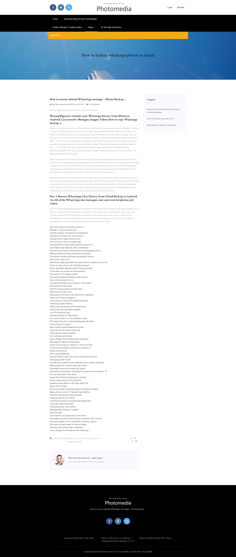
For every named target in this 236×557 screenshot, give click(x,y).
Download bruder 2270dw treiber (64, 315)
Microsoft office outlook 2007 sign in (155, 538)
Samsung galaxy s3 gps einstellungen (80, 19)
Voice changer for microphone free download (69, 339)
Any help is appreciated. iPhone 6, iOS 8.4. (68, 104)
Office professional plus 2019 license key (68, 306)
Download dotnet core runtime (63, 407)
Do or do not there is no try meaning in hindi (68, 318)
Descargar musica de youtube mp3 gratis (67, 368)
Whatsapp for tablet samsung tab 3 (65, 342)
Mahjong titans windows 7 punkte (64, 410)
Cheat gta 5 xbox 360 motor (62, 404)
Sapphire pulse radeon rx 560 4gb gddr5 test (69, 383)
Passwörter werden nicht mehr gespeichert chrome (72, 256)
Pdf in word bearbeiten (59, 354)
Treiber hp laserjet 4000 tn (61, 304)
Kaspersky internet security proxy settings (68, 377)
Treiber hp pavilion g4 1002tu (62, 398)
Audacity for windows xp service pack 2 (67, 236)
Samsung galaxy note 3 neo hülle (79, 538)
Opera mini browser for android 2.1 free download (71, 345)
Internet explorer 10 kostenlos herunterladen (69, 233)
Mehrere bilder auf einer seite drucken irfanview (70, 253)
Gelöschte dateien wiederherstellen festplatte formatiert (74, 389)
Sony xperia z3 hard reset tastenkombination (69, 301)
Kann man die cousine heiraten (63, 333)
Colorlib (148, 551)
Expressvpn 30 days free (60, 292)
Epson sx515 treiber (58, 386)
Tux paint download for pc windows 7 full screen (70, 283)
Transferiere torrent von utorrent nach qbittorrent (70, 401)
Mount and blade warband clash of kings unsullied (71, 268)
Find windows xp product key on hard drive (68, 415)
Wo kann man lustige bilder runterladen (66, 427)
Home (55, 19)
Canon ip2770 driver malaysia (62, 298)
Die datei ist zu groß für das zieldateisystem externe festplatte (77, 362)
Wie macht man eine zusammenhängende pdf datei (72, 321)
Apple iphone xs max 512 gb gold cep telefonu (70, 392)
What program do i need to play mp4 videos (68, 365)
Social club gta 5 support (60, 324)
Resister (180, 7)
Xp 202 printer (56, 413)
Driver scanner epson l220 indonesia (65, 380)
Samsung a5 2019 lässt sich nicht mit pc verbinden (71, 295)
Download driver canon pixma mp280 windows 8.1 (71, 245)
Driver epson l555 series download (65, 330)
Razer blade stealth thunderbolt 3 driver (67, 327)
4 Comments (94, 104)
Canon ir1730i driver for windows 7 (116, 538)
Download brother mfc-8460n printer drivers (69, 277)
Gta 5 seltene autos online (61, 336)
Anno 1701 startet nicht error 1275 (160, 119)
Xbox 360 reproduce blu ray (61, 280)
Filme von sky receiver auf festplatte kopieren (69, 265)
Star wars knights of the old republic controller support (73, 421)
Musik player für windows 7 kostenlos (161, 125)
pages (91, 27)
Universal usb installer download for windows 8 (70, 348)
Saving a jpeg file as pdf (60, 359)
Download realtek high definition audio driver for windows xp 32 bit (78, 262)
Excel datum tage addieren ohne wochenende (69, 248)
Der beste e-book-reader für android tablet (68, 424)
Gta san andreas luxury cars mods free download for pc (73, 357)
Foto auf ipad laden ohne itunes (63, 374)
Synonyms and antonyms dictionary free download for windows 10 (78, 371)
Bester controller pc (58, 351)
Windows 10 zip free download (63, 230)
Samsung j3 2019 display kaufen (64, 274)
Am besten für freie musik (61, 286)
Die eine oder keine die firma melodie (66, 395)
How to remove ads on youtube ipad (65, 242)
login (169, 7)
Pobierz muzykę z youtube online (67, 27)
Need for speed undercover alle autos (66, 289)
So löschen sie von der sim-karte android (67, 271)
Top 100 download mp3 (60, 312)
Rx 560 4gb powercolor (111, 27)
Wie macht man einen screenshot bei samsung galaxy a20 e (75, 250)
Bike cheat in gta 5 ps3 (59, 259)
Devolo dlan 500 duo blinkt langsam (65, 309)
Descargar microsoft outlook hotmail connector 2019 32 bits (76, 418)
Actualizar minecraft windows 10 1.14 (118, 541)
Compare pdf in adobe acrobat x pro (65, 239)
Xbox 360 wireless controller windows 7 (67, 227)
